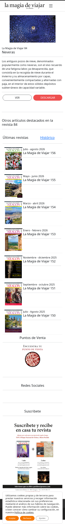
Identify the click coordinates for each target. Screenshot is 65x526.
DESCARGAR (48, 97)
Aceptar (12, 518)
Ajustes (42, 518)
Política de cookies (24, 512)
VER (17, 97)
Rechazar (27, 518)
